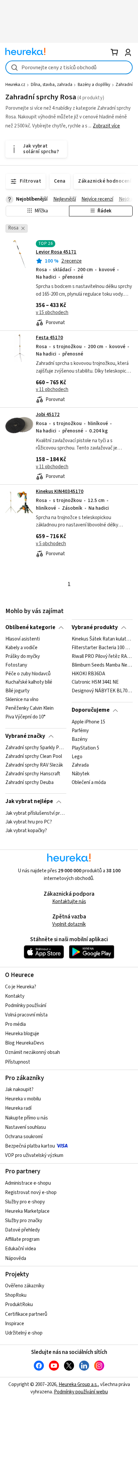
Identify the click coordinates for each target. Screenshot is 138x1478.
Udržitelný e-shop (24, 1333)
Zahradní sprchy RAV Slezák (34, 765)
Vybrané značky (25, 736)
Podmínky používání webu (81, 1391)
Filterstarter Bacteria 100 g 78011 (102, 648)
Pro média (15, 1024)
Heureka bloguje (22, 1033)
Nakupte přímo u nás (26, 1117)
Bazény (79, 739)
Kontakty (14, 996)
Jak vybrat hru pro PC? (28, 822)
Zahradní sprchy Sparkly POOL (35, 748)
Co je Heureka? (20, 986)
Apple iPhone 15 (88, 722)
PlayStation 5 (85, 748)
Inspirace (14, 1323)
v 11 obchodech (52, 389)
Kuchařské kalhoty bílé (28, 682)
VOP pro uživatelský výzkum (34, 1155)
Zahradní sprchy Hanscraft (32, 774)
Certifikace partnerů (26, 1314)
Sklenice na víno (22, 699)
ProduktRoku (19, 1304)
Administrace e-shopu (28, 1183)
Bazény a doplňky (94, 85)
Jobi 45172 (48, 414)
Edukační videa (20, 1248)
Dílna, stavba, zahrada (51, 85)
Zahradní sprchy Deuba (29, 782)
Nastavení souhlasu (25, 1127)
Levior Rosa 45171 (56, 252)
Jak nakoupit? (19, 1089)
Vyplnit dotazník (69, 924)
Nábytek (80, 774)
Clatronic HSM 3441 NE (95, 682)
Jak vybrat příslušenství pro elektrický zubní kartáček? (35, 813)
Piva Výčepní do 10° (25, 717)
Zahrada (80, 765)
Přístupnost (17, 1062)
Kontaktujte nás (69, 901)
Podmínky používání (25, 1005)
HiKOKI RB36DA (88, 674)
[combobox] (68, 67)
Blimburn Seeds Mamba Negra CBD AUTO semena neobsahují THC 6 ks (102, 665)
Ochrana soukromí (24, 1136)
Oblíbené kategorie (30, 627)
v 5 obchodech (51, 543)
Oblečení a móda (89, 782)
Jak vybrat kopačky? (26, 830)
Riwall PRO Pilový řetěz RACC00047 (102, 656)
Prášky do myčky (22, 656)
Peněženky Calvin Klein (29, 708)
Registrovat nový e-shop (31, 1192)
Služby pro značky (23, 1220)
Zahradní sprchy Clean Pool (33, 756)
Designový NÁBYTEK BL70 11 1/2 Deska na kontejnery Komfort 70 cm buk (102, 691)
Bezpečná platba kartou (30, 1146)
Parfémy (80, 730)
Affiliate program (22, 1239)
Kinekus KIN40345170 (59, 491)
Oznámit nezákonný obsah (32, 1052)
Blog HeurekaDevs (24, 1043)
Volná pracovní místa (26, 1014)
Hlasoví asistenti (22, 639)
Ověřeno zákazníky (24, 1285)
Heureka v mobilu (23, 1098)
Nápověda (15, 1258)
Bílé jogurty (17, 691)
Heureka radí (18, 1108)
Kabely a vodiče (21, 648)
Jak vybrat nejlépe (29, 801)
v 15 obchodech (52, 312)
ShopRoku (15, 1295)
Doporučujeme (91, 710)
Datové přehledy (22, 1230)
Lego (77, 756)
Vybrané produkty (95, 627)
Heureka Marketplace (27, 1211)
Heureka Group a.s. (78, 1384)
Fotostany (16, 665)
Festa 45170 (49, 337)
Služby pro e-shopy (25, 1201)
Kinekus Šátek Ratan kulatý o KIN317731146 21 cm (102, 639)
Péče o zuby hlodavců (28, 674)
